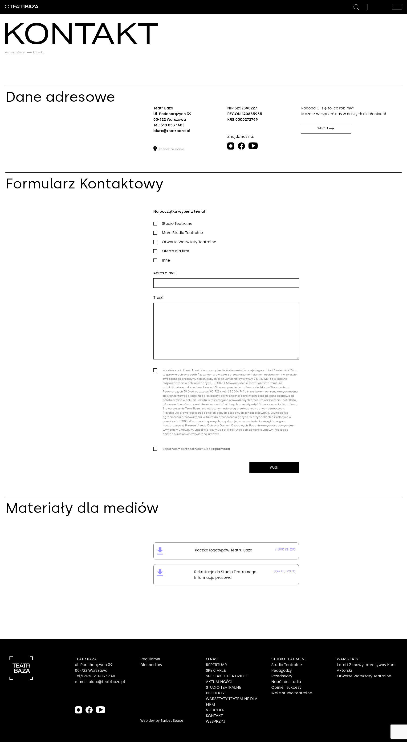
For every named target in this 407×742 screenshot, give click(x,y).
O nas (211, 659)
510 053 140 (171, 125)
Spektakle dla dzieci (227, 676)
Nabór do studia (286, 681)
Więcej (322, 128)
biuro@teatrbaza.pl (171, 131)
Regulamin (150, 659)
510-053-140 (104, 676)
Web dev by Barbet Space (161, 721)
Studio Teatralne (286, 665)
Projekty (215, 693)
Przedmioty (281, 676)
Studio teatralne (223, 687)
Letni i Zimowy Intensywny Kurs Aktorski (366, 668)
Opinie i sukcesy (286, 687)
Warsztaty (347, 659)
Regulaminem (220, 448)
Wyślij (274, 467)
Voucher (215, 710)
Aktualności (219, 681)
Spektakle (216, 670)
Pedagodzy (281, 670)
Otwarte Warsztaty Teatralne (364, 676)
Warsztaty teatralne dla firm (231, 701)
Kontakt (214, 715)
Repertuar (216, 665)
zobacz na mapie (171, 149)
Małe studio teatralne (291, 693)
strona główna (15, 52)
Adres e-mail (165, 273)
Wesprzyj (215, 721)
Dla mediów (151, 665)
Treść (158, 297)
